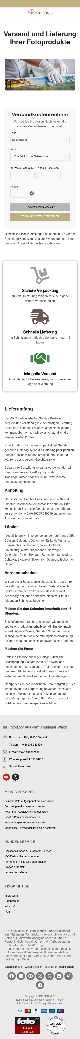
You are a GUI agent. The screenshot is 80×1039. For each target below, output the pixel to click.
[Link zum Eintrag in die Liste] (40, 745)
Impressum (11, 896)
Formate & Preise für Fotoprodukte (25, 862)
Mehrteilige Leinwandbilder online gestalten (30, 828)
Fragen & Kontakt (15, 867)
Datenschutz (12, 901)
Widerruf (10, 906)
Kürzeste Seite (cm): (22, 168)
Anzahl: (14, 186)
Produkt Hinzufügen (40, 207)
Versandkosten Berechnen (40, 216)
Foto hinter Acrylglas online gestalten (26, 812)
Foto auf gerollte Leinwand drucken (25, 806)
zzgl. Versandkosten (53, 1004)
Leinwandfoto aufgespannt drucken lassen (30, 801)
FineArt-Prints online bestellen (22, 817)
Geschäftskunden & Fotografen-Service (28, 851)
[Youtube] (6, 777)
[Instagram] (15, 777)
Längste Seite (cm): (48, 168)
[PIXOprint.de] (40, 12)
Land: (13, 133)
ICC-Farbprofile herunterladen (22, 856)
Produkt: (15, 149)
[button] (11, 976)
